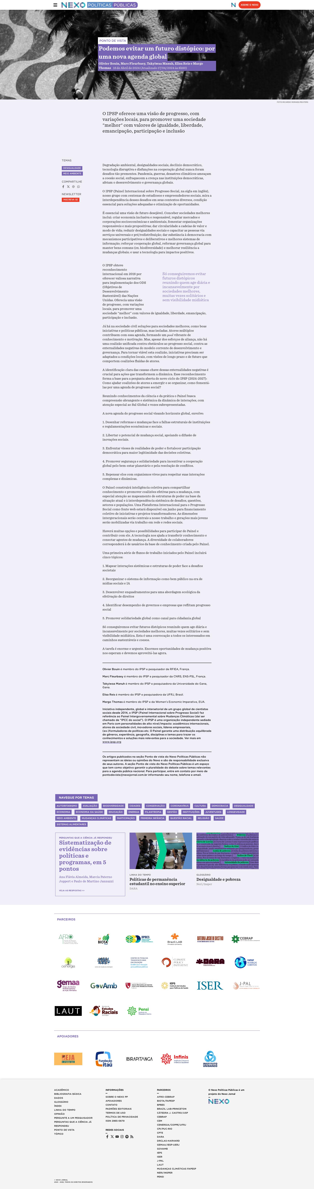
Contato (111, 1104)
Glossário (61, 1102)
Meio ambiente (66, 818)
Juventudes (213, 812)
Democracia (220, 805)
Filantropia (153, 812)
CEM (159, 1120)
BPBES (161, 1104)
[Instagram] (122, 1136)
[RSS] (132, 1136)
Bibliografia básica (67, 1094)
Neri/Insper (164, 1172)
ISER (159, 1156)
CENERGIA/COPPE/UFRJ (171, 1124)
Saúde (219, 818)
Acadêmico (61, 1090)
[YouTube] (117, 1136)
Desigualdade (72, 168)
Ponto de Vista (64, 1130)
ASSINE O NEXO (249, 5)
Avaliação (90, 805)
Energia (133, 812)
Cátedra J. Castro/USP (172, 1112)
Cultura (200, 805)
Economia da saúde (89, 812)
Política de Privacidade (122, 1116)
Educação (116, 812)
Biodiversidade (113, 805)
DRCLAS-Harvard (168, 1140)
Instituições (191, 812)
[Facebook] (107, 1136)
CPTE (160, 1132)
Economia (63, 812)
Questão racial (181, 818)
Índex (58, 1106)
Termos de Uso (116, 1112)
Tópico (58, 1134)
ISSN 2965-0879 (115, 1120)
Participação (126, 818)
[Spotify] (127, 1136)
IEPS (159, 1152)
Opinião (59, 1114)
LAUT (160, 1164)
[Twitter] (112, 1136)
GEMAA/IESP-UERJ (168, 1144)
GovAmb (162, 1148)
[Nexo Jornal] (233, 5)
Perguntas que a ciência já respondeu (73, 1124)
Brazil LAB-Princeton (171, 1108)
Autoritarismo (67, 805)
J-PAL (160, 1160)
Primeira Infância (152, 818)
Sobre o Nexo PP (117, 1096)
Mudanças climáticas (96, 818)
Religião (203, 818)
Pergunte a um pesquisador (73, 1118)
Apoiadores (114, 1100)
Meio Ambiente (72, 173)
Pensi (160, 1176)
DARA (160, 1136)
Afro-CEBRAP (165, 1096)
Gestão (172, 812)
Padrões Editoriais (119, 1108)
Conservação (155, 805)
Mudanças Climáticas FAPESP (176, 1168)
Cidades (135, 805)
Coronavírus (180, 805)
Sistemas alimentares (71, 824)
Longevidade (236, 812)
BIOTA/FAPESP (166, 1100)
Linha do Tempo (64, 1110)
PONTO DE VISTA (112, 40)
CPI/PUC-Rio (164, 1128)
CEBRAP (162, 1116)
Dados (58, 1098)
